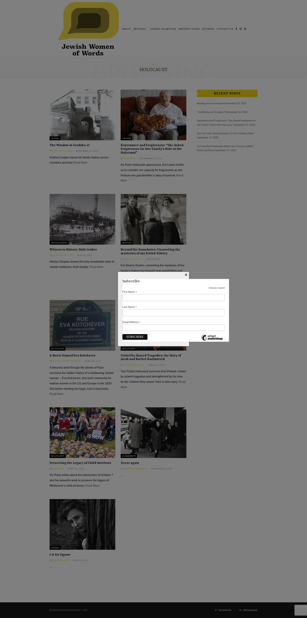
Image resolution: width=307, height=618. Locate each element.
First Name (129, 292)
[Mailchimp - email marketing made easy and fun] (212, 340)
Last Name (129, 307)
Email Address (131, 322)
